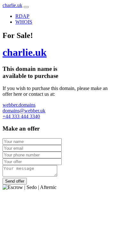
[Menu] (26, 7)
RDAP (22, 16)
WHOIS (23, 22)
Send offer (14, 181)
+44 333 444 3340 (21, 116)
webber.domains (19, 105)
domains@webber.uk (24, 110)
